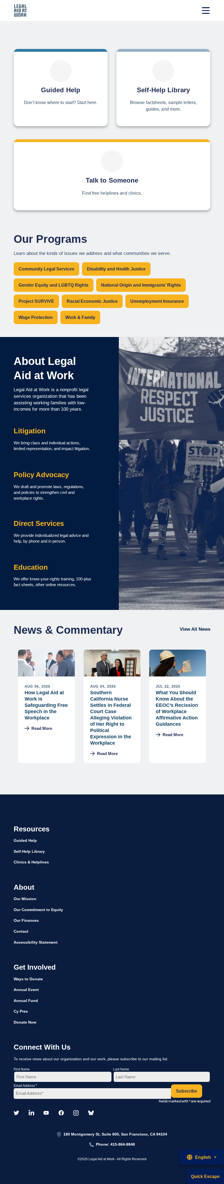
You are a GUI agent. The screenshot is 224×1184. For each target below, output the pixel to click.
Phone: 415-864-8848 (115, 1144)
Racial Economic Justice (92, 301)
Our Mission (25, 899)
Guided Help (25, 840)
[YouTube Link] (46, 1113)
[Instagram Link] (76, 1113)
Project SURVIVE (36, 301)
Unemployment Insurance (157, 301)
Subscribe (186, 1091)
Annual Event (26, 989)
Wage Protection (36, 317)
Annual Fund (26, 1000)
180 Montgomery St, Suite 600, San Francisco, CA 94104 (115, 1134)
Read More (41, 728)
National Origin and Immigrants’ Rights (141, 285)
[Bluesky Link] (91, 1113)
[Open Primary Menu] (205, 10)
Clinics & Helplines (31, 862)
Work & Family (80, 317)
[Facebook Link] (61, 1113)
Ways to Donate (28, 979)
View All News (195, 629)
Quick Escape (205, 1176)
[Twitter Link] (16, 1113)
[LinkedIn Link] (31, 1113)
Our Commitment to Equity (38, 910)
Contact (21, 931)
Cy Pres (21, 1011)
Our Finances (26, 920)
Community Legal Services (46, 269)
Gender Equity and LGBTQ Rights (54, 285)
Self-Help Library (29, 851)
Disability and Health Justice (116, 269)
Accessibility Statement (36, 942)
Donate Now (25, 1022)
